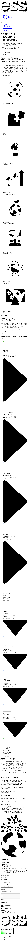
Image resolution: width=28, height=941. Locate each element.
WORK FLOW (6, 16)
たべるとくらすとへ (5, 792)
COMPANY (5, 18)
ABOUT (5, 14)
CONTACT (5, 19)
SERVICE (5, 15)
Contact (2, 899)
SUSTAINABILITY (7, 17)
